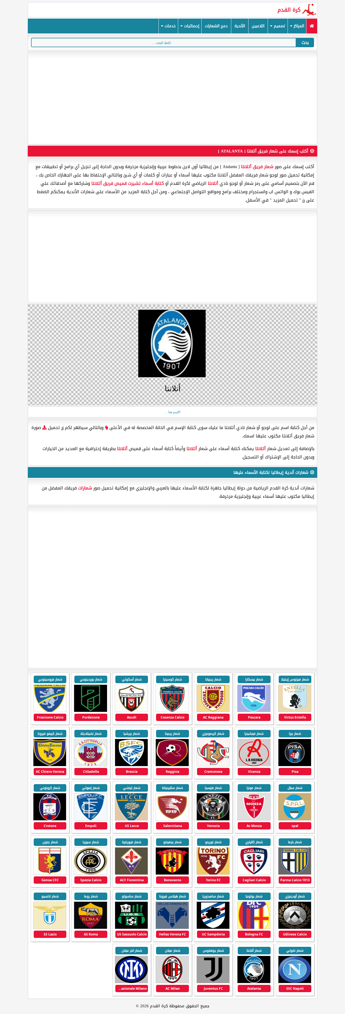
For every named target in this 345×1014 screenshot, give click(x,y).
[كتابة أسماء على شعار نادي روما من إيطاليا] (90, 928)
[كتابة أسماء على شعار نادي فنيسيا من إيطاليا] (213, 819)
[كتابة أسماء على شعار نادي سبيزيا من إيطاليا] (90, 874)
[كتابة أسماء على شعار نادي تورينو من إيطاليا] (213, 874)
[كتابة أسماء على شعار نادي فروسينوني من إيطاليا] (49, 711)
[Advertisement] (172, 98)
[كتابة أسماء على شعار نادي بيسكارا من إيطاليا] (253, 711)
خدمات (169, 26)
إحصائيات (191, 26)
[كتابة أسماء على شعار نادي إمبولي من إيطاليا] (90, 819)
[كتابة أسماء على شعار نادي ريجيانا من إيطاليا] (213, 711)
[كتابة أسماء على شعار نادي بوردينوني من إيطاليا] (90, 711)
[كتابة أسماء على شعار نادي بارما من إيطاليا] (294, 874)
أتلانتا (213, 183)
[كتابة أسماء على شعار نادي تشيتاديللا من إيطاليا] (90, 765)
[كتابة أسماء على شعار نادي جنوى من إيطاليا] (49, 874)
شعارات (85, 488)
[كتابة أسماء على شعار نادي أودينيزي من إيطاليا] (294, 928)
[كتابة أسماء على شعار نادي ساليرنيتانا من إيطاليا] (172, 819)
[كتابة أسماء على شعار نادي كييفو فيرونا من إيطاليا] (49, 765)
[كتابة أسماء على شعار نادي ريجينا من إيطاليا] (172, 765)
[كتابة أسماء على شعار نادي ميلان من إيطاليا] (172, 982)
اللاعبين (258, 26)
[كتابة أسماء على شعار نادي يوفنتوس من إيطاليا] (213, 982)
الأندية (239, 26)
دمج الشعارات (216, 26)
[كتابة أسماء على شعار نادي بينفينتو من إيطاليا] (172, 874)
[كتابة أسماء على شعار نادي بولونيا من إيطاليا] (253, 928)
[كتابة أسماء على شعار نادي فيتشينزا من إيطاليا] (253, 765)
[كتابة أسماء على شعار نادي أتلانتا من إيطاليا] (253, 982)
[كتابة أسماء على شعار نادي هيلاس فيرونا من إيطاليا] (172, 928)
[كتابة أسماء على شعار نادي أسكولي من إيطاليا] (131, 711)
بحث (305, 42)
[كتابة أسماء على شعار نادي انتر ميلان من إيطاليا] (131, 982)
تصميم (278, 26)
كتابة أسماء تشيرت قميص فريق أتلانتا (127, 183)
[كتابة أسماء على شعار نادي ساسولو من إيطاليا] (131, 928)
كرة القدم (289, 10)
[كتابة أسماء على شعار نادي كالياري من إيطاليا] (253, 874)
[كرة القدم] (311, 26)
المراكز (298, 26)
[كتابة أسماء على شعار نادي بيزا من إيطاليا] (294, 765)
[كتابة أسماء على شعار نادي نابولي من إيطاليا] (294, 982)
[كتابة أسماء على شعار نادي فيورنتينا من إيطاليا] (131, 874)
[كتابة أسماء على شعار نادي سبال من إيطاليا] (294, 819)
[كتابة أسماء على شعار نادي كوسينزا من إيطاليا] (172, 711)
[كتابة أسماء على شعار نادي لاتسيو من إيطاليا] (49, 928)
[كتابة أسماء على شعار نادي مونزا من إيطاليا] (253, 819)
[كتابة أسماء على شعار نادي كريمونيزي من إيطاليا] (213, 765)
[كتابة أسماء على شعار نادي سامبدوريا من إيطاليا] (213, 928)
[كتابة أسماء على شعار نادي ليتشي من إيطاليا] (131, 819)
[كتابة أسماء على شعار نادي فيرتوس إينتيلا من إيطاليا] (294, 711)
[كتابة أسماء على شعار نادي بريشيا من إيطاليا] (131, 765)
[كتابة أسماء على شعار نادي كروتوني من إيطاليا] (49, 819)
